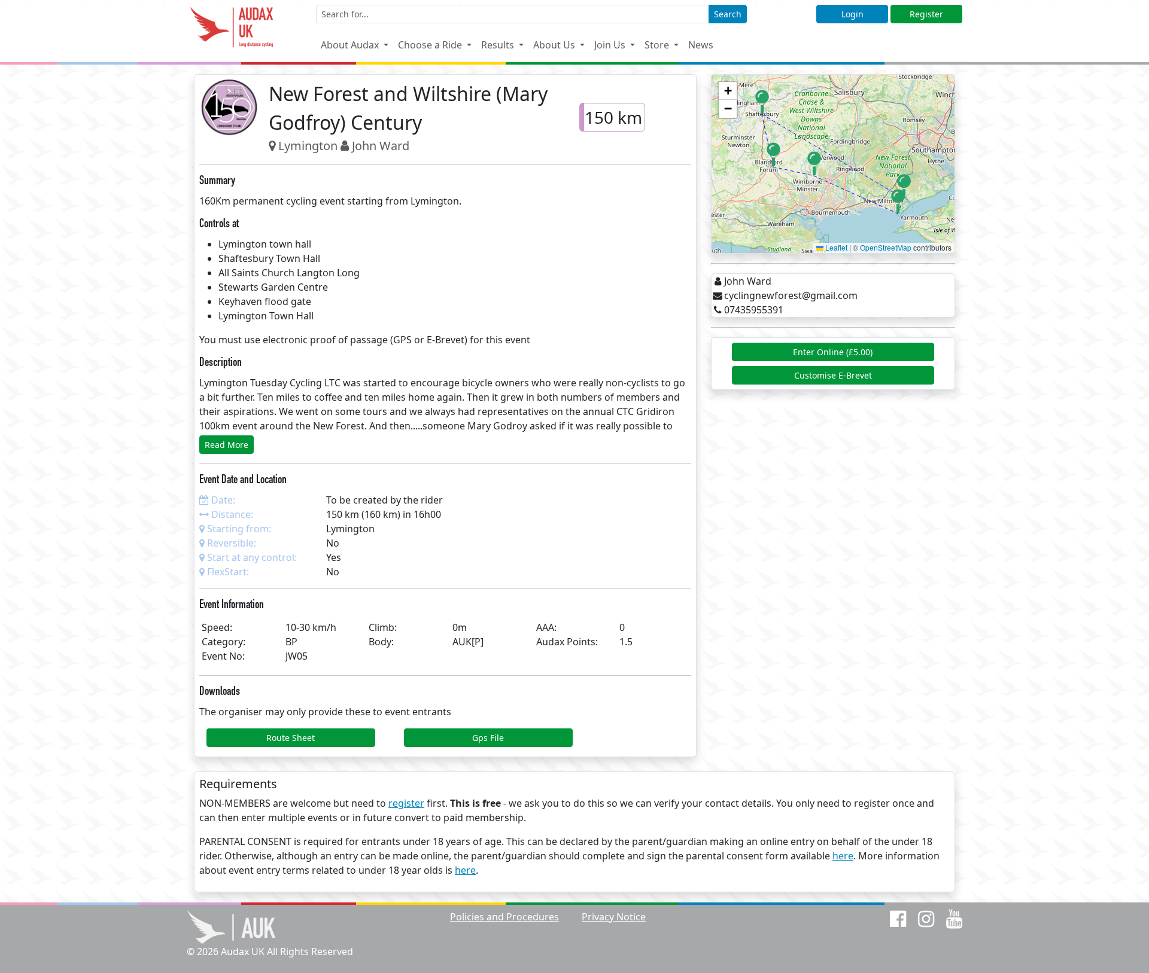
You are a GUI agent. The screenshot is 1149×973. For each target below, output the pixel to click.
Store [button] (658, 44)
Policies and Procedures (504, 916)
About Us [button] (555, 44)
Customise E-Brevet (833, 375)
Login (852, 14)
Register (926, 14)
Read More (226, 444)
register (406, 803)
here (842, 855)
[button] (762, 102)
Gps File (488, 737)
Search (727, 14)
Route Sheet (290, 737)
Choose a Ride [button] (431, 44)
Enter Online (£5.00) (833, 352)
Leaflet (835, 247)
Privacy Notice (614, 916)
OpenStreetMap (885, 247)
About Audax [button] (351, 44)
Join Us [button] (611, 44)
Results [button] (498, 44)
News (700, 44)
